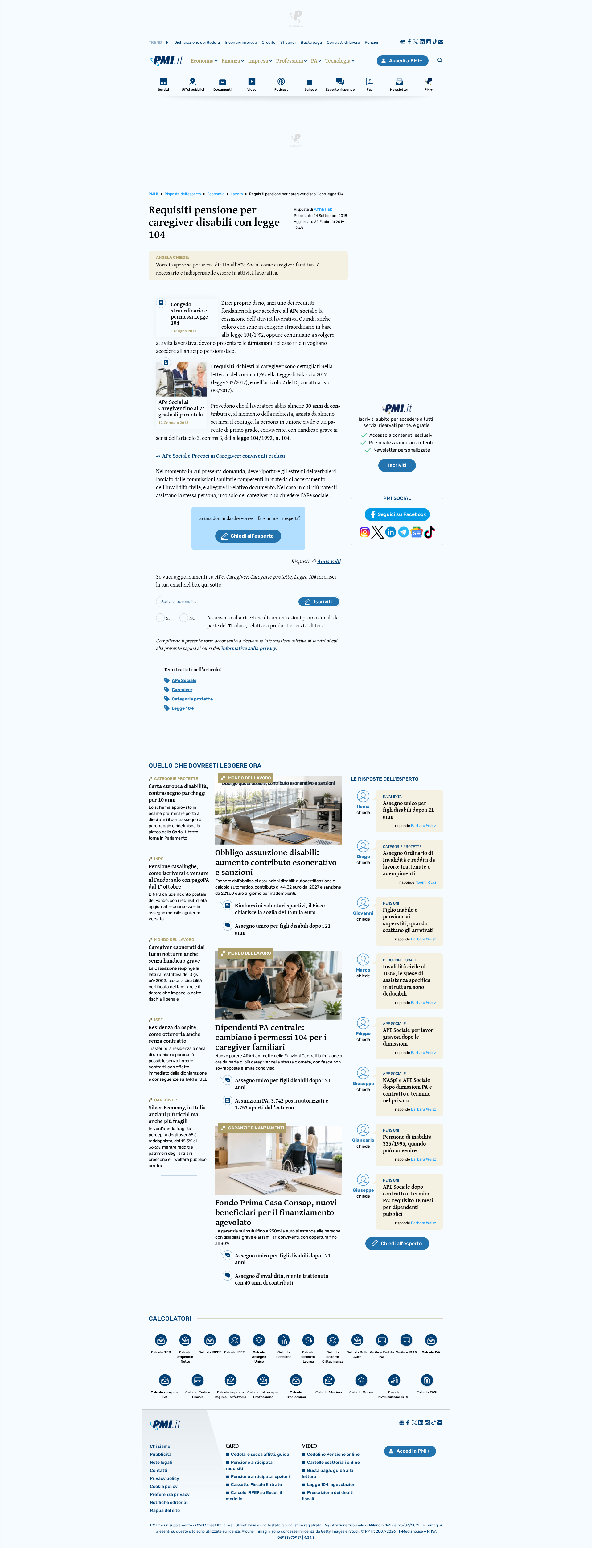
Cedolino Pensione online (333, 1454)
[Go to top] (512, 1527)
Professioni (289, 61)
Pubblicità (160, 1454)
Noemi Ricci (425, 882)
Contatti (158, 1470)
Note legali (161, 1462)
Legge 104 (183, 708)
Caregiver (182, 689)
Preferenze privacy (170, 1494)
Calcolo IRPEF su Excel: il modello (254, 1495)
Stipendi (288, 42)
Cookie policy (164, 1486)
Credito (268, 42)
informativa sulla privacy (248, 648)
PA (314, 61)
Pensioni (372, 42)
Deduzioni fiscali (399, 960)
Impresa (258, 61)
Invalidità (392, 797)
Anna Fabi (323, 209)
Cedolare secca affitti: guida (260, 1454)
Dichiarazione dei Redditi (197, 42)
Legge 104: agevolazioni (332, 1484)
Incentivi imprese (241, 42)
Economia (202, 61)
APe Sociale (184, 680)
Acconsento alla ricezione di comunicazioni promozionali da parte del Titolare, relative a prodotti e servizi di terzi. (273, 621)
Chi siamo (160, 1446)
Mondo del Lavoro (249, 778)
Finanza (231, 61)
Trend (155, 42)
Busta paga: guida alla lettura (327, 1473)
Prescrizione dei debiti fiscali (328, 1495)
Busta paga (311, 42)
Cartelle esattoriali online (333, 1462)
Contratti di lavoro (343, 42)
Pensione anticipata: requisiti (250, 1465)
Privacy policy (164, 1478)
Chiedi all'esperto (252, 536)
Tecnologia (338, 61)
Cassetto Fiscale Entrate (256, 1484)
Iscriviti (397, 465)
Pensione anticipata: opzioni (260, 1476)
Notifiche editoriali (169, 1502)
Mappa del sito (165, 1510)
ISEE (158, 1020)
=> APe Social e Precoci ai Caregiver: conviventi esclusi (220, 456)
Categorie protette (192, 699)
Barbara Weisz (423, 826)
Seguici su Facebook (402, 514)
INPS (158, 859)
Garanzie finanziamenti (256, 1128)
